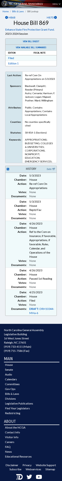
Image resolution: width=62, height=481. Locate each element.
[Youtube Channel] (38, 476)
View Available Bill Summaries (31, 47)
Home (6, 11)
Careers (9, 442)
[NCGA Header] (26, 4)
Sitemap (50, 469)
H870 (50, 17)
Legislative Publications (19, 403)
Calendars (11, 379)
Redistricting (12, 413)
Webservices (33, 469)
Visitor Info (11, 437)
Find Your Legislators (17, 408)
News (8, 451)
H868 (11, 17)
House (9, 364)
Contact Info (12, 432)
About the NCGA (15, 427)
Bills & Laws (18, 11)
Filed (11, 58)
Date (49, 169)
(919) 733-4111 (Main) (17, 346)
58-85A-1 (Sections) (36, 132)
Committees (12, 384)
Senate (9, 369)
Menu (55, 4)
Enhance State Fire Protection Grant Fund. (29, 29)
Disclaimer (12, 465)
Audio (8, 374)
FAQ (8, 446)
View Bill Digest (31, 41)
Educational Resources (18, 456)
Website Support (46, 465)
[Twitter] (29, 476)
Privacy (27, 465)
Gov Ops (10, 388)
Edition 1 (13, 63)
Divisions (10, 398)
